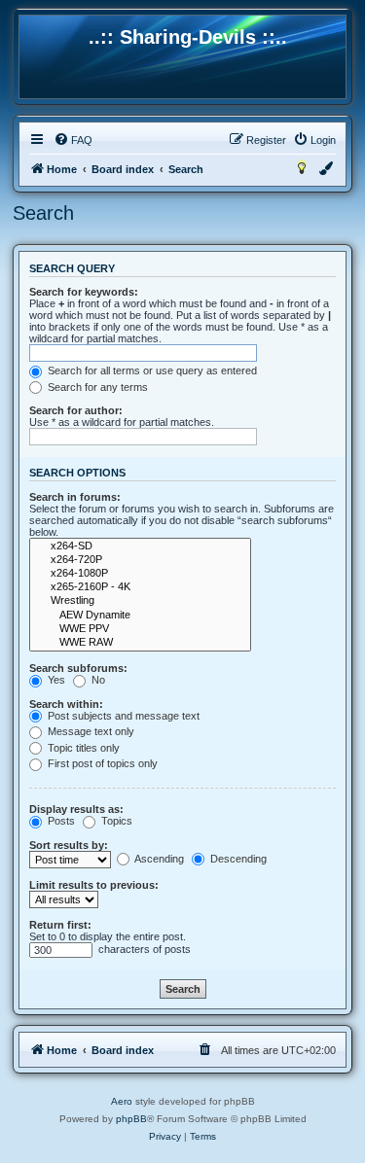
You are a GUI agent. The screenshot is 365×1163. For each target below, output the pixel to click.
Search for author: (76, 410)
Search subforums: (78, 668)
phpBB (131, 1118)
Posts (60, 821)
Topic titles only (82, 748)
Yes (55, 680)
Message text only (89, 731)
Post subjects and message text (122, 716)
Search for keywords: (83, 292)
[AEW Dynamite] (140, 615)
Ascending (158, 858)
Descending (237, 858)
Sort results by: (68, 845)
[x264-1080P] (140, 574)
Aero (121, 1101)
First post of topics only (101, 763)
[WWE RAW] (140, 643)
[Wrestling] (140, 601)
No (97, 680)
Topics (115, 821)
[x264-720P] (140, 560)
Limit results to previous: (94, 885)
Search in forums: (75, 497)
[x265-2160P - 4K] (140, 587)
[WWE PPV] (140, 629)
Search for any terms (96, 387)
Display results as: (76, 809)
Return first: (60, 925)
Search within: (66, 704)
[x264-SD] (140, 546)
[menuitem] (73, 140)
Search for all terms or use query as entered (151, 370)
